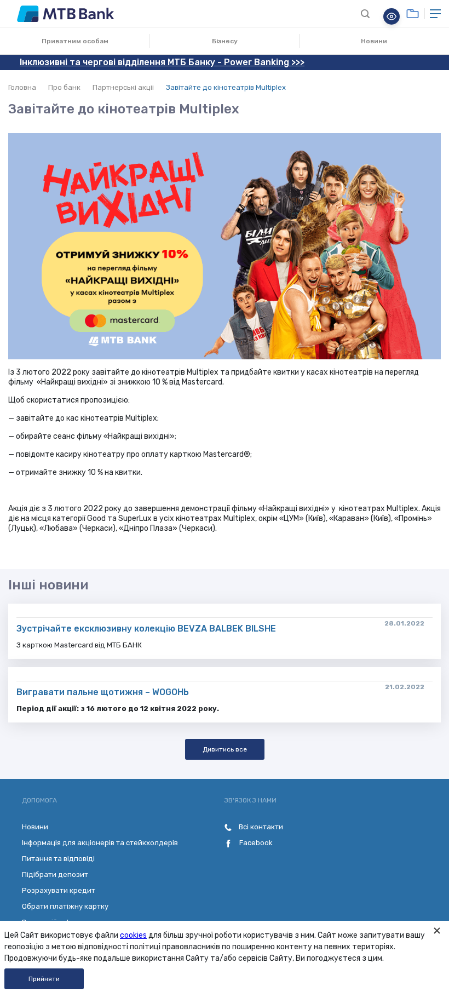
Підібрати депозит (55, 874)
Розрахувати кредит (58, 890)
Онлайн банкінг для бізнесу (413, 13)
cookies (133, 935)
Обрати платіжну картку (65, 906)
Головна (22, 87)
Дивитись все (225, 749)
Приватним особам (75, 41)
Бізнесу (225, 41)
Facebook (255, 843)
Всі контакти (260, 827)
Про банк (64, 87)
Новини (374, 41)
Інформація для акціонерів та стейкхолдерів (100, 843)
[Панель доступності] (391, 16)
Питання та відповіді (58, 858)
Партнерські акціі (123, 87)
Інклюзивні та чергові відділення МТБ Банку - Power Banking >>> (162, 62)
